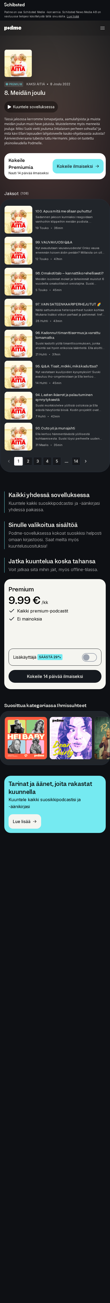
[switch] (89, 657)
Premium (21, 589)
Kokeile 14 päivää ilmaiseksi (55, 676)
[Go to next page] (85, 461)
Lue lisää (73, 16)
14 (76, 461)
